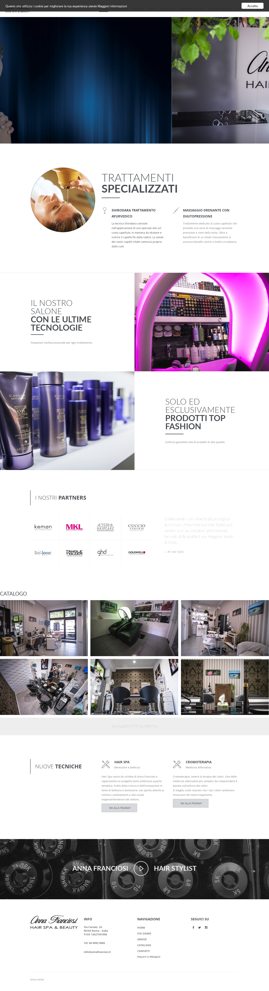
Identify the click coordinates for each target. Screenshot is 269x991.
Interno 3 (12, 665)
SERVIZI (142, 939)
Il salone (11, 610)
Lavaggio (103, 606)
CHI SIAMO (144, 933)
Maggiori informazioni (112, 6)
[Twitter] (200, 927)
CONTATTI (143, 951)
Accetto (252, 5)
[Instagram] (206, 927)
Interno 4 (193, 606)
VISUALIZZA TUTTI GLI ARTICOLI (134, 726)
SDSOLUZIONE (37, 979)
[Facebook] (193, 927)
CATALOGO (144, 945)
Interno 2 (103, 665)
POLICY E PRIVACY (148, 957)
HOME (141, 927)
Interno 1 (193, 665)
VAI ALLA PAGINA (119, 808)
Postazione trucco (18, 606)
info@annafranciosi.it (97, 952)
